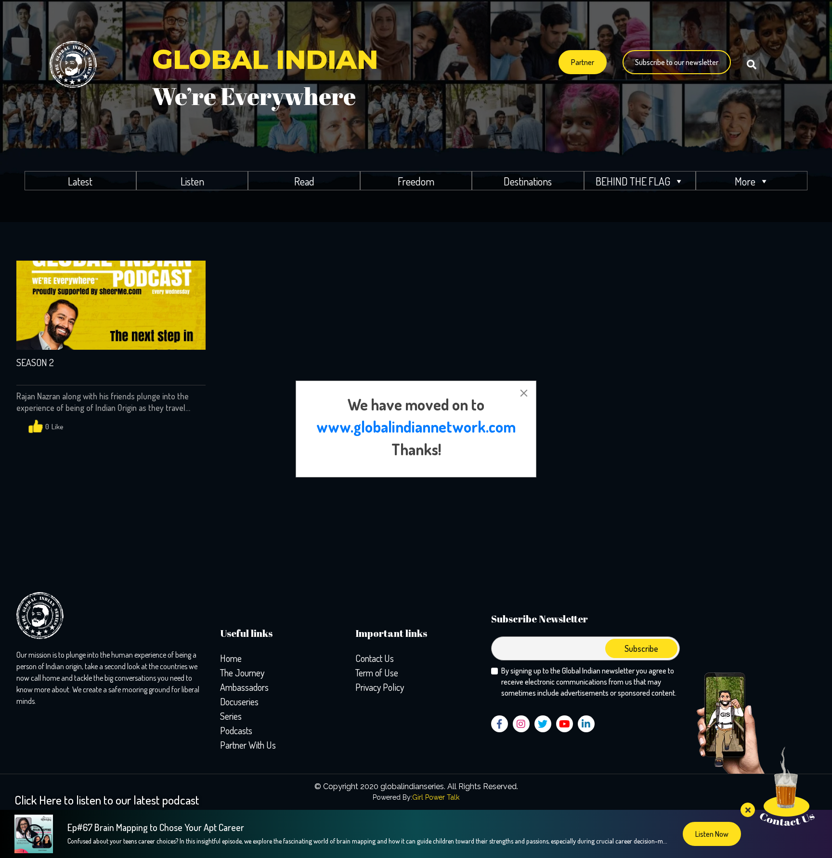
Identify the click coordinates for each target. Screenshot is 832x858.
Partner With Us (248, 745)
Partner (582, 62)
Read (304, 181)
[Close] (524, 393)
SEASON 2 (35, 363)
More (745, 181)
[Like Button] (35, 427)
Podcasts (236, 730)
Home (231, 658)
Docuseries (239, 701)
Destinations (528, 181)
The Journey (242, 672)
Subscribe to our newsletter (676, 62)
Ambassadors (244, 687)
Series (231, 716)
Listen (192, 181)
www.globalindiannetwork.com (416, 426)
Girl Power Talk (435, 797)
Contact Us (374, 658)
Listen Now (711, 834)
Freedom (416, 181)
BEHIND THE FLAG (633, 181)
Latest (80, 181)
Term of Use (376, 672)
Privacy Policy (379, 687)
